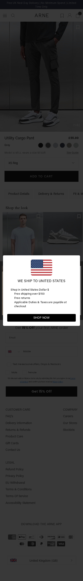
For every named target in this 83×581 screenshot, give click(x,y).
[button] (72, 317)
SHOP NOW (41, 317)
